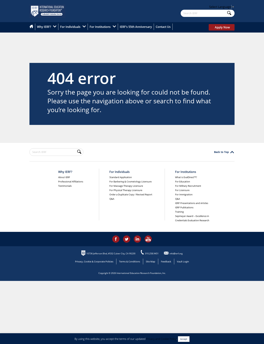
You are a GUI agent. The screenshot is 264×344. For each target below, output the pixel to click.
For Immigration (184, 194)
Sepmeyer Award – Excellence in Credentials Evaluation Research (192, 218)
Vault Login (183, 261)
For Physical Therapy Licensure (125, 190)
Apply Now (222, 27)
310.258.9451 (152, 253)
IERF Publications (184, 207)
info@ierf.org (176, 253)
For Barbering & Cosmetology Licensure (130, 181)
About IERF (64, 177)
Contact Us (163, 27)
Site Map (150, 261)
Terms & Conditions (129, 261)
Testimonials (65, 185)
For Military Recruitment (188, 185)
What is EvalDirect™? (186, 177)
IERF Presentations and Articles (191, 203)
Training (179, 211)
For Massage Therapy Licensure (126, 185)
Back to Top (221, 152)
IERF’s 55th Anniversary (136, 27)
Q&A (111, 198)
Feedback (166, 261)
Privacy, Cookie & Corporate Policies (94, 261)
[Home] (32, 27)
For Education (182, 181)
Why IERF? (44, 27)
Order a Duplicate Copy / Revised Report (130, 194)
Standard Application (120, 177)
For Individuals (70, 27)
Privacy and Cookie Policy (161, 339)
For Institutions (100, 27)
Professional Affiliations (70, 181)
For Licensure (182, 190)
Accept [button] (183, 339)
